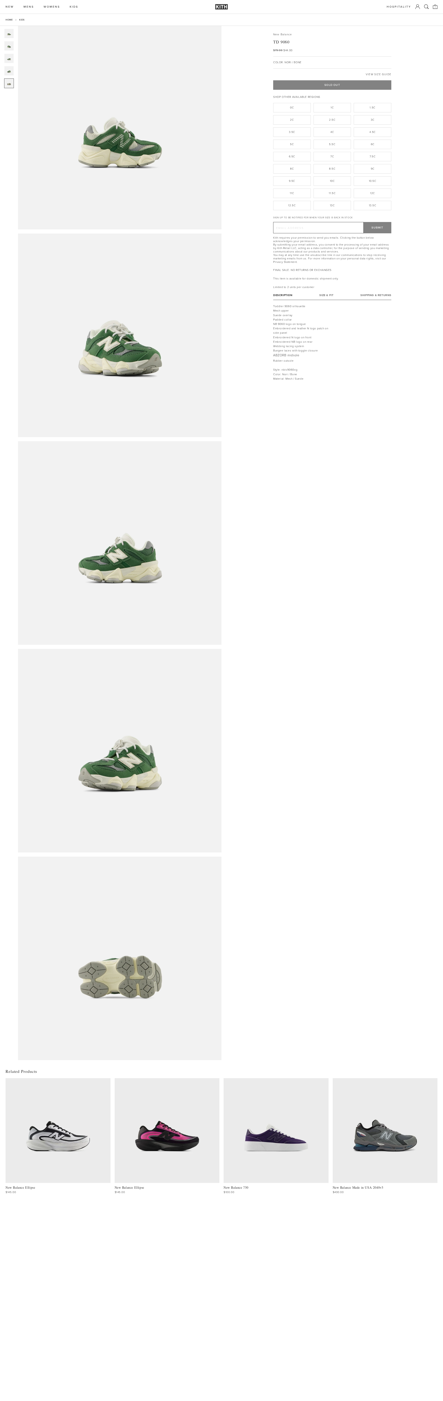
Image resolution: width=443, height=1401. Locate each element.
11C (292, 193)
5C (292, 144)
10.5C (372, 181)
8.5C (332, 169)
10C (332, 181)
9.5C (292, 181)
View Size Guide (378, 74)
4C (332, 132)
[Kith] (221, 6)
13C (332, 205)
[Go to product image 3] (9, 58)
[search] (426, 6)
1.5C (372, 107)
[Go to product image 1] (9, 33)
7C (332, 156)
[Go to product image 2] (9, 46)
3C (372, 120)
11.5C (332, 193)
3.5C (292, 132)
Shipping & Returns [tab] (375, 295)
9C (372, 169)
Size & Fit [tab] (326, 295)
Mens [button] (29, 7)
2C (292, 120)
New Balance (282, 34)
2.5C (332, 120)
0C (292, 107)
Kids (21, 19)
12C (372, 193)
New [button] (10, 7)
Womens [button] (52, 7)
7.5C (372, 156)
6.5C (292, 156)
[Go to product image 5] (9, 83)
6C (372, 144)
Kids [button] (74, 7)
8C (292, 169)
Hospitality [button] (399, 7)
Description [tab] (283, 295)
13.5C (372, 205)
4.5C (372, 132)
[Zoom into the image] (120, 127)
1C (332, 107)
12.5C (292, 205)
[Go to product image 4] (9, 71)
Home (9, 19)
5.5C (332, 144)
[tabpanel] (332, 342)
